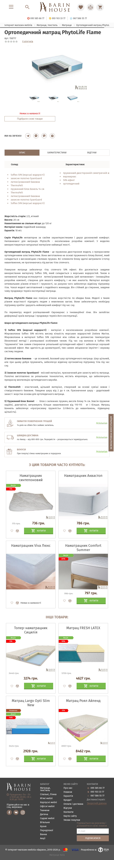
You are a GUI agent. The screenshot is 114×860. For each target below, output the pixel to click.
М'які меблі (46, 798)
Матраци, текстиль (45, 789)
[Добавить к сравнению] (16, 531)
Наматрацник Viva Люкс (30, 546)
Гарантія (68, 796)
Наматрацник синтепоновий (31, 478)
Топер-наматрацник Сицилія (30, 630)
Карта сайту (70, 816)
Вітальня (45, 822)
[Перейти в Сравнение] (90, 7)
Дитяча (44, 814)
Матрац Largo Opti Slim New (31, 703)
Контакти (68, 812)
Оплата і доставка (73, 804)
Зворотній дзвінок (97, 803)
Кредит (68, 800)
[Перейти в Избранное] (80, 7)
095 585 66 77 (97, 788)
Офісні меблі (47, 806)
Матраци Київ (57, 855)
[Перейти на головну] (57, 7)
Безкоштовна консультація (111, 432)
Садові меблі (47, 818)
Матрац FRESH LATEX (83, 628)
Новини (68, 792)
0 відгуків (27, 41)
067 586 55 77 (97, 796)
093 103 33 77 (97, 792)
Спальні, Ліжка (48, 794)
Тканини (44, 810)
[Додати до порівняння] (16, 686)
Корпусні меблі (48, 802)
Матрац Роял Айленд (83, 701)
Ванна (43, 834)
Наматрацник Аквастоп (83, 476)
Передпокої (46, 830)
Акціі (42, 838)
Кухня (43, 826)
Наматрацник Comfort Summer (83, 548)
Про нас (68, 788)
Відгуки (68, 808)
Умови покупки (72, 820)
